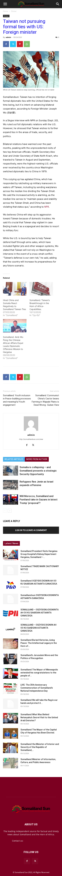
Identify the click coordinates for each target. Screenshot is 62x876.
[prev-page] (5, 511)
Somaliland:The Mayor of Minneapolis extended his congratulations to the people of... (39, 672)
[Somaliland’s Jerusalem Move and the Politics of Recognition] (10, 659)
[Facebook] (6, 44)
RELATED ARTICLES (14, 459)
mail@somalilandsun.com (37, 840)
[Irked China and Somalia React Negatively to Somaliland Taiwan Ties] (14, 288)
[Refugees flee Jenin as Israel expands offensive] (10, 485)
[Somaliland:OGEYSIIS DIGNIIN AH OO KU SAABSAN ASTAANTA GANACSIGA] (10, 584)
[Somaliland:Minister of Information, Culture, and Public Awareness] (10, 763)
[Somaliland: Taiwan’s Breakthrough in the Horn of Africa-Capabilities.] (41, 288)
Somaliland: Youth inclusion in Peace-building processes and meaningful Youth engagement (17, 400)
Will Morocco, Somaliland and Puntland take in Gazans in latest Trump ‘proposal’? (38, 499)
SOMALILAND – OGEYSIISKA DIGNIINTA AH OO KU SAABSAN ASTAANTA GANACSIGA (39, 612)
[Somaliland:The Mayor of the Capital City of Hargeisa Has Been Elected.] (10, 733)
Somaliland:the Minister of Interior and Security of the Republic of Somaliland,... (39, 747)
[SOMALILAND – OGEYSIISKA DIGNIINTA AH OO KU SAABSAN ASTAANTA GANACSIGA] (10, 613)
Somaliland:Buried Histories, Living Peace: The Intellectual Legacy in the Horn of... (38, 643)
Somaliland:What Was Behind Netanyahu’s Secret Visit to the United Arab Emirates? (39, 717)
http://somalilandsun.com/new (31, 439)
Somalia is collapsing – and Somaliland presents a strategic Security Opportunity (38, 471)
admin (8, 37)
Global (13, 11)
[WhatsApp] (27, 44)
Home (5, 11)
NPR (46, 206)
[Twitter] (13, 44)
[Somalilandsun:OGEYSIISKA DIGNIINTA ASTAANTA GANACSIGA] (10, 599)
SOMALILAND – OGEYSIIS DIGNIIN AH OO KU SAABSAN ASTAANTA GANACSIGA (38, 628)
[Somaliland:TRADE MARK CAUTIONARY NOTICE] (10, 570)
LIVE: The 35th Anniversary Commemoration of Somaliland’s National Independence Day (36, 688)
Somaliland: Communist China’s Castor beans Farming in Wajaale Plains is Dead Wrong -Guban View (45, 400)
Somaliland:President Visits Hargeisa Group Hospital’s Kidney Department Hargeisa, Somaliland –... (38, 554)
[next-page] (10, 511)
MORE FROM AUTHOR (36, 459)
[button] (5, 4)
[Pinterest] (20, 44)
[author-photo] (31, 430)
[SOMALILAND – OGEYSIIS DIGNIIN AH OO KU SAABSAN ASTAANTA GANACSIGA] (10, 628)
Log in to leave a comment (31, 530)
